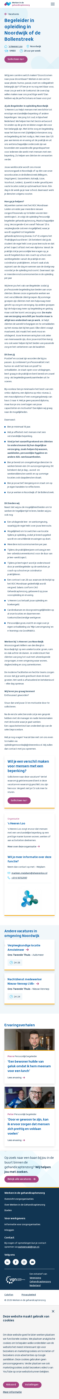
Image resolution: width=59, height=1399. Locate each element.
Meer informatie (12, 1392)
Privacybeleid (29, 1295)
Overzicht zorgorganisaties (19, 1199)
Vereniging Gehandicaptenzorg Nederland (40, 1282)
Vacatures (13, 14)
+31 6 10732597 (19, 878)
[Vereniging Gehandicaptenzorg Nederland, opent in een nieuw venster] (15, 1280)
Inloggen (9, 1230)
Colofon (8, 1295)
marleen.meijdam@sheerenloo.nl (29, 873)
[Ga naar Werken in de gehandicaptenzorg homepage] (17, 4)
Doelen (8, 1210)
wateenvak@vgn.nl (28, 1247)
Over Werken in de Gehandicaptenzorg (24, 1205)
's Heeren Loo (15, 46)
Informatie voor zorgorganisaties (22, 1224)
